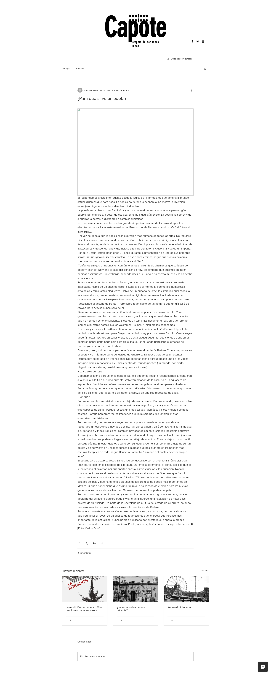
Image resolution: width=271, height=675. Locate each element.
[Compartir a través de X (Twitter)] (86, 543)
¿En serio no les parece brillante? (131, 609)
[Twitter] (197, 41)
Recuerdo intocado (179, 607)
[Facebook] (192, 41)
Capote (136, 27)
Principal (66, 68)
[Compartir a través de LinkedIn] (94, 543)
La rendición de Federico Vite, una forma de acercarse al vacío (84, 609)
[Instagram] (203, 41)
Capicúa (80, 68)
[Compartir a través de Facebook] (78, 543)
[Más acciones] (192, 90)
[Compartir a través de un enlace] (102, 543)
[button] (205, 69)
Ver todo (205, 570)
